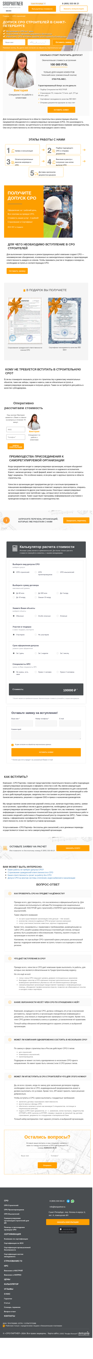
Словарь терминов (12, 1307)
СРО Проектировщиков (14, 1209)
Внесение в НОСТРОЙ (13, 1270)
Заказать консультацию (74, 8)
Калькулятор (11, 1284)
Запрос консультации (15, 446)
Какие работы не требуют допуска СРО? (26, 869)
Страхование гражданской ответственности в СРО (30, 872)
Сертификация (12, 1234)
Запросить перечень (76, 520)
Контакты (9, 1316)
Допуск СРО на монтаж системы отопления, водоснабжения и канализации (41, 877)
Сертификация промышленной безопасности (17, 1248)
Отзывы (8, 1289)
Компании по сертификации (16, 1239)
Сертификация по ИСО (13, 1243)
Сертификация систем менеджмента (13, 1255)
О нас (7, 1293)
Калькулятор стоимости (42, 9)
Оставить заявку (64, 42)
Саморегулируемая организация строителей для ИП (16, 1220)
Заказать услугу (73, 848)
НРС (6, 1265)
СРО (6, 1200)
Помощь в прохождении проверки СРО (14, 1228)
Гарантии (8, 1298)
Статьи (7, 1303)
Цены (7, 1279)
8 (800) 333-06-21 (48, 850)
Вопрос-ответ (10, 1311)
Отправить (47, 1165)
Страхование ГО (13, 1261)
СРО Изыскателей (11, 1214)
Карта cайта (53, 1333)
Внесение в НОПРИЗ (12, 1275)
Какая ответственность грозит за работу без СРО (29, 875)
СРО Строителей (11, 1205)
